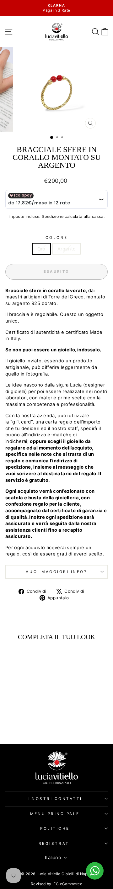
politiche (55, 828)
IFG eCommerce (67, 883)
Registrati (55, 843)
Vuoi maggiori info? (56, 572)
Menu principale (55, 814)
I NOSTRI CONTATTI (55, 799)
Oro (41, 249)
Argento (66, 249)
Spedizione (52, 216)
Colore (56, 237)
